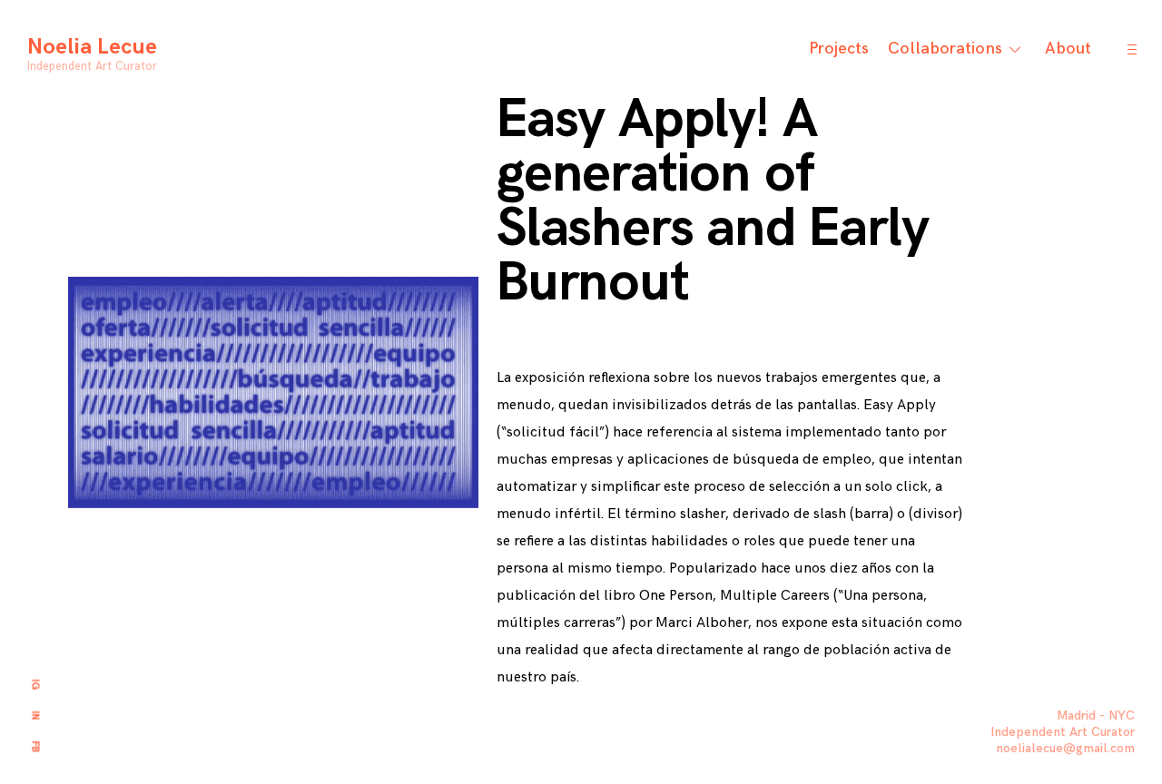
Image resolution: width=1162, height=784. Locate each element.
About (1068, 48)
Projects (839, 48)
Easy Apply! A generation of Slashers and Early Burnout (712, 201)
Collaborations (945, 48)
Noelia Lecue (92, 47)
